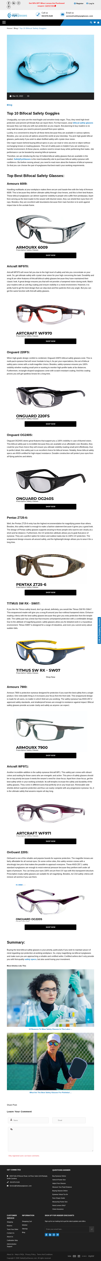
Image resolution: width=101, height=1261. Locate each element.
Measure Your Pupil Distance (62, 1187)
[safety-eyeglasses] (14, 3)
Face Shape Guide (58, 1198)
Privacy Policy (30, 1254)
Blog (9, 105)
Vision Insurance (58, 1209)
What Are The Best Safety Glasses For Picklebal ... (51, 1092)
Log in (91, 3)
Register (79, 3)
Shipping (10, 1222)
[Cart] (98, 22)
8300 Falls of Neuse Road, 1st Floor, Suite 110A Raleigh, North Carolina (27, 1177)
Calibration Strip (12, 1240)
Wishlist (24, 1225)
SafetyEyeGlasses (22, 159)
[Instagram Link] (18, 3)
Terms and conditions (45, 1254)
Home (9, 28)
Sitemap (25, 1229)
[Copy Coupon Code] (55, 6)
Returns (9, 1226)
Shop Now (50, 255)
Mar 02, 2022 (17, 96)
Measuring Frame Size (59, 1202)
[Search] (91, 22)
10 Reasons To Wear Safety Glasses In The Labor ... (50, 1029)
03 (28, 96)
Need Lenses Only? (59, 1205)
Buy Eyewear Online (59, 1176)
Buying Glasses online (60, 1191)
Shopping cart (27, 1221)
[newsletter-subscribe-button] (91, 1229)
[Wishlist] (95, 22)
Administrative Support (11, 1245)
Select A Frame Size (59, 1180)
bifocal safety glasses (83, 123)
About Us (10, 1237)
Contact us (10, 1233)
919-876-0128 (47, 16)
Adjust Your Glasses (59, 1183)
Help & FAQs (19, 1254)
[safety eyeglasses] (9, 3)
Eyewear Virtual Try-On (60, 1194)
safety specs (30, 959)
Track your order (12, 1229)
